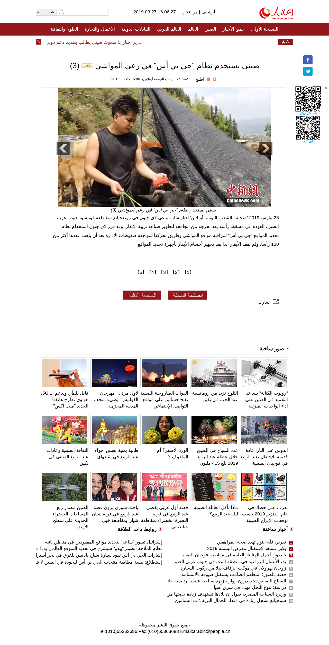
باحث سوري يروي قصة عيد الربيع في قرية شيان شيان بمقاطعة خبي (115, 514)
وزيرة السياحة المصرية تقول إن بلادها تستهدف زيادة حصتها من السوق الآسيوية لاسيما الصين (198, 594)
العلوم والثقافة (64, 29)
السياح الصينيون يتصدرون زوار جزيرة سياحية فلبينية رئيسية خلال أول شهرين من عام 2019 (200, 580)
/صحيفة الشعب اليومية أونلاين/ (165, 79)
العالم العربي (169, 29)
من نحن (190, 11)
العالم (193, 29)
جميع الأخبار (234, 29)
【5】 (141, 272)
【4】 (153, 272)
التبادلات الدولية (135, 29)
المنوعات (182, 42)
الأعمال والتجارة (100, 29)
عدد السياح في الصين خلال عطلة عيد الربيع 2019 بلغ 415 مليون (217, 457)
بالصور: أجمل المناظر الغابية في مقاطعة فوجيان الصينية (233, 554)
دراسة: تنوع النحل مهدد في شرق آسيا (250, 587)
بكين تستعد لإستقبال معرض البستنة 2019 (246, 548)
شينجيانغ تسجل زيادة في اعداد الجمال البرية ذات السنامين (230, 600)
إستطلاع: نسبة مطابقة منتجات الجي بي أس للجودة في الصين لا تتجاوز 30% (89, 562)
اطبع (200, 79)
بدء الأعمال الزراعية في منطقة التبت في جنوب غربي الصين (229, 561)
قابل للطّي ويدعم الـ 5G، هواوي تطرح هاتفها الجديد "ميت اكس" (64, 400)
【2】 (176, 272)
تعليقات (160, 42)
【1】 (188, 272)
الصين (210, 29)
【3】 (164, 272)
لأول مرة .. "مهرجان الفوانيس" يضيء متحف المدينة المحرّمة (116, 400)
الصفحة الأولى (264, 29)
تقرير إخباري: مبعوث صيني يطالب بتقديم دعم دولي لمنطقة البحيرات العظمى (77, 42)
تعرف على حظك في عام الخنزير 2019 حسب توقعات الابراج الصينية (265, 514)
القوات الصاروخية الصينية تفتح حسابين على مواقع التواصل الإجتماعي (164, 400)
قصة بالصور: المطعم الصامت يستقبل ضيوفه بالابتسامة (233, 574)
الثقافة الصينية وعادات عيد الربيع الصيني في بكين (67, 457)
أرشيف (207, 11)
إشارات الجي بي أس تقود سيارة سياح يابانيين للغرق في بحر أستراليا (97, 555)
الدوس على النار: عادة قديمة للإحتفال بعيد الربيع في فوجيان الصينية (264, 457)
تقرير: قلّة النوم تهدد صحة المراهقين (251, 542)
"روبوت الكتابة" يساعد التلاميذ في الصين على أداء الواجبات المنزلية (266, 400)
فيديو (142, 42)
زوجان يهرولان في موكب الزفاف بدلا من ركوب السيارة (233, 568)
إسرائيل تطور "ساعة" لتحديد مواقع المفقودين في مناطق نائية (103, 542)
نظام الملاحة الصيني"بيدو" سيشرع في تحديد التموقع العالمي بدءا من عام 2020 (87, 548)
